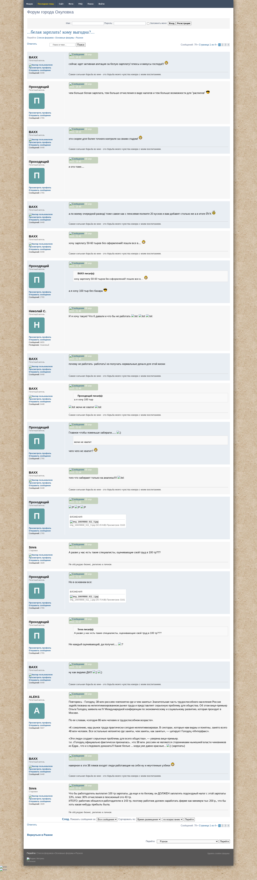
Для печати (228, 4)
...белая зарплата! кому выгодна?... (61, 32)
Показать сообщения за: (83, 819)
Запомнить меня (158, 23)
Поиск (91, 4)
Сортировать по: (127, 819)
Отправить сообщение (40, 70)
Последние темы (46, 4)
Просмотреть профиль (40, 68)
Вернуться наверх (227, 77)
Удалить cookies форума (218, 853)
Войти (102, 4)
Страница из (207, 44)
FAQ (80, 4)
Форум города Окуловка (50, 12)
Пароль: (108, 23)
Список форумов (45, 38)
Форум (29, 4)
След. (66, 819)
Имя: (68, 23)
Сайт (61, 4)
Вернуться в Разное (40, 834)
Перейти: (150, 841)
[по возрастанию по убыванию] (178, 819)
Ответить (32, 43)
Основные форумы (64, 38)
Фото (71, 4)
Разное (79, 38)
